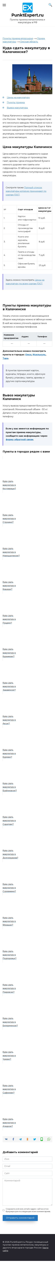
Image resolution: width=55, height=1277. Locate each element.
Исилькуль (39, 354)
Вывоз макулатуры (17, 107)
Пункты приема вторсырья (18, 38)
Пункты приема (16, 102)
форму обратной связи (19, 439)
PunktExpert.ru (27, 15)
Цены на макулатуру (18, 97)
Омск (28, 354)
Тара (5, 358)
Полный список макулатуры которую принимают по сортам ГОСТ (26, 191)
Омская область (29, 41)
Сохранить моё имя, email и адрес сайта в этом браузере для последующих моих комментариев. (28, 1210)
